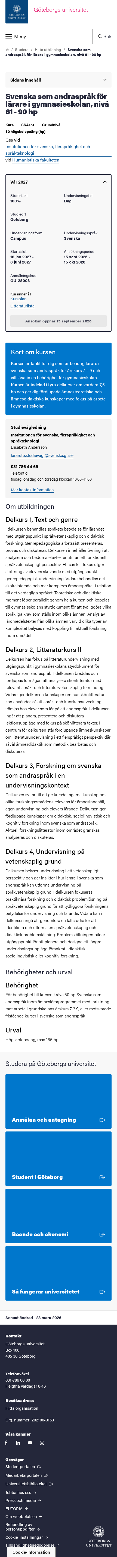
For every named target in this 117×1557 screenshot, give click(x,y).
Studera (21, 49)
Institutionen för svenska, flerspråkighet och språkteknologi (47, 149)
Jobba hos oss (18, 1492)
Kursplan (18, 298)
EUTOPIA (14, 1508)
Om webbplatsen (21, 1516)
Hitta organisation (21, 1408)
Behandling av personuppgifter (20, 1526)
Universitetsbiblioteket (29, 1483)
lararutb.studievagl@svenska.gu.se (42, 455)
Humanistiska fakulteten (35, 160)
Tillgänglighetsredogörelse (30, 1545)
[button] (46, 36)
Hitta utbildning (48, 49)
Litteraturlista (22, 305)
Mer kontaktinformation (32, 489)
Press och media (21, 1500)
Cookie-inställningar (24, 1537)
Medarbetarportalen (27, 1475)
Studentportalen (23, 1466)
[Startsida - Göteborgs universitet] (99, 1536)
